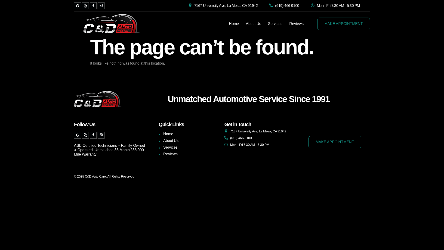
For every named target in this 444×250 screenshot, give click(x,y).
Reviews (296, 24)
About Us (253, 24)
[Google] (77, 5)
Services (275, 24)
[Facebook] (93, 5)
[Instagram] (101, 5)
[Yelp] (85, 5)
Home (234, 24)
